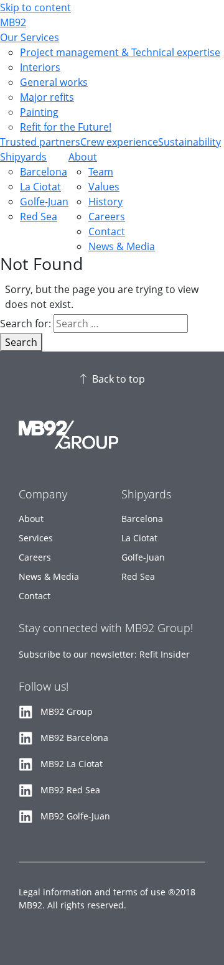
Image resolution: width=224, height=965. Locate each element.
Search (21, 342)
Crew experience (119, 142)
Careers (106, 216)
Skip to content (35, 7)
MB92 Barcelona (74, 738)
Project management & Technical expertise (120, 52)
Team (100, 172)
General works (54, 82)
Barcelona (43, 172)
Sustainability (189, 142)
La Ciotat (40, 186)
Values (103, 186)
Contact (106, 231)
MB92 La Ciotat (71, 764)
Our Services (29, 37)
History (105, 201)
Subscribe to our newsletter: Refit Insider (104, 654)
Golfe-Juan (44, 201)
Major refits (47, 97)
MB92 (13, 22)
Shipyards (23, 157)
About (82, 157)
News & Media (121, 246)
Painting (39, 112)
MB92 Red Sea (70, 790)
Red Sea (38, 216)
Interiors (40, 67)
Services (36, 538)
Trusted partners (40, 142)
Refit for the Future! (65, 127)
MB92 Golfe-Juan (75, 816)
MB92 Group (66, 711)
